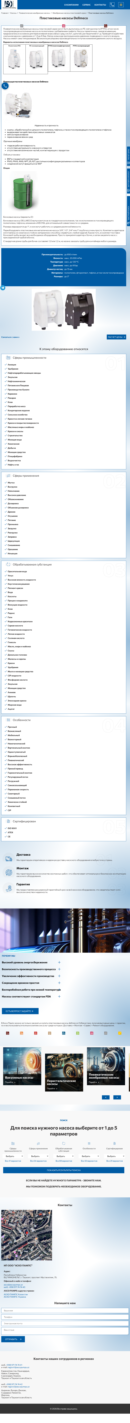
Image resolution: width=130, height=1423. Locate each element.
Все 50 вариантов (89, 1161)
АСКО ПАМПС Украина (15, 1297)
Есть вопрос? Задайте (18, 1011)
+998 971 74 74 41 (14, 1365)
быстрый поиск (128, 213)
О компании (71, 5)
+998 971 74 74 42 (14, 1384)
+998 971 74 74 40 (114, 4)
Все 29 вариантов (114, 1161)
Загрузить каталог (128, 179)
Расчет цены (115, 337)
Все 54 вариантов (38, 1161)
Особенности (89, 1148)
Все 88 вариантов (64, 1161)
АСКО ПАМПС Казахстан (16, 1294)
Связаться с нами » (10, 337)
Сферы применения (38, 1148)
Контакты (100, 5)
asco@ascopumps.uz (13, 1284)
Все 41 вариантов (13, 1161)
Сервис (86, 5)
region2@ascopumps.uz (19, 1386)
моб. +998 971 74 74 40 (14, 1287)
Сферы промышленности (13, 1149)
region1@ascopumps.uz (18, 1367)
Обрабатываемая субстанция (63, 1149)
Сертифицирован (114, 1148)
